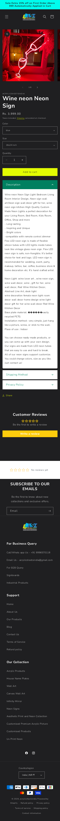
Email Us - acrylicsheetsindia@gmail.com (30, 560)
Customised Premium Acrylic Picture (27, 723)
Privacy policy (43, 803)
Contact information (31, 813)
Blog (9, 626)
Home (10, 604)
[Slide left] (22, 87)
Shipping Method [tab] (17, 374)
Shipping (20, 118)
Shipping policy (41, 808)
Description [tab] (13, 184)
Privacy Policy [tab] (15, 385)
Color (5, 123)
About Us (12, 611)
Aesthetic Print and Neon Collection (27, 716)
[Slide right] (37, 87)
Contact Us (13, 634)
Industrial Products (17, 582)
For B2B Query (15, 567)
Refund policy (14, 649)
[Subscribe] (49, 511)
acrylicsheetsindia (28, 799)
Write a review (30, 434)
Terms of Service (16, 642)
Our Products (14, 619)
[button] (6, 16)
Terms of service (22, 808)
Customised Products (19, 731)
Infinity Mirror (14, 701)
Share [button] (9, 395)
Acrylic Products (16, 671)
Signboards (13, 575)
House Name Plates (18, 678)
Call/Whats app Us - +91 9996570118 (28, 552)
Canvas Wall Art (16, 693)
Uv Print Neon (15, 739)
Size (4, 138)
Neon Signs (13, 708)
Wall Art (11, 686)
